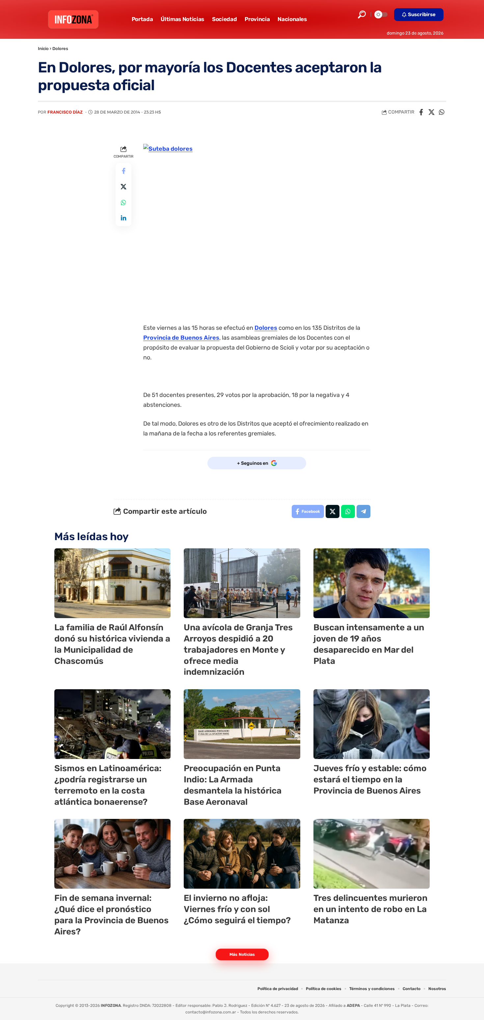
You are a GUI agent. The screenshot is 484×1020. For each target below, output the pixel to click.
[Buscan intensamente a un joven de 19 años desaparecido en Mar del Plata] (371, 583)
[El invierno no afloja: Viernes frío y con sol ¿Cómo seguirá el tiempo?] (242, 854)
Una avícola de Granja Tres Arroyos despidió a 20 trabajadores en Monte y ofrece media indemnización (238, 649)
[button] (362, 14)
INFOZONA (111, 1005)
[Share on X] (431, 112)
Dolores (60, 48)
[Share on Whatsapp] (441, 112)
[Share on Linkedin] (123, 218)
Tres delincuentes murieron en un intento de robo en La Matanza (370, 909)
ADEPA (353, 1005)
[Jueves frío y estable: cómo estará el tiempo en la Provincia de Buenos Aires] (371, 724)
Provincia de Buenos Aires (181, 337)
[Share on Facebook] (421, 112)
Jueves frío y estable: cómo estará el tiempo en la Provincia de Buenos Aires (370, 779)
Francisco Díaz (65, 112)
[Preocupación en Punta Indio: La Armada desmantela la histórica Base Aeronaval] (242, 724)
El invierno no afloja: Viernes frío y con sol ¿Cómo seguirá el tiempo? (237, 909)
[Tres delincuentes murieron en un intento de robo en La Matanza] (371, 854)
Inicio (43, 48)
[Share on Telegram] (363, 511)
